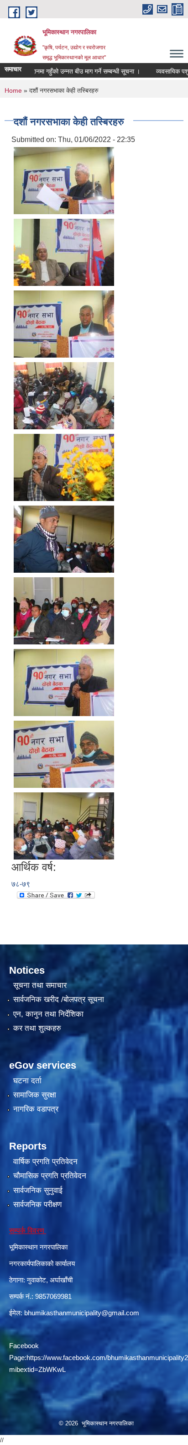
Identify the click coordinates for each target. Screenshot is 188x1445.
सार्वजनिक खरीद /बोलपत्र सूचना (58, 999)
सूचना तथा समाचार (40, 985)
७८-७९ (20, 884)
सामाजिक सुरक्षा (34, 1095)
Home (13, 90)
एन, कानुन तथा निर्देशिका (48, 1014)
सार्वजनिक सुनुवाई (38, 1190)
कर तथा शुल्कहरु (37, 1028)
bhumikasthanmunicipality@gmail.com (81, 1313)
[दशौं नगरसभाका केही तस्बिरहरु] (64, 180)
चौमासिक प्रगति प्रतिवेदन (49, 1175)
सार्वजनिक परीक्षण (37, 1204)
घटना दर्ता (27, 1080)
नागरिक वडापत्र (35, 1109)
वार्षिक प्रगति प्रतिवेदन (45, 1161)
